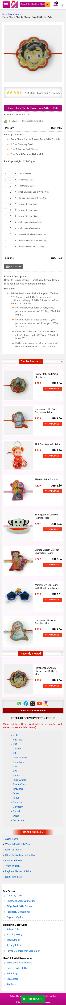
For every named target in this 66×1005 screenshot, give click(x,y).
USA (15, 744)
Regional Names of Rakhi (18, 871)
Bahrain (17, 811)
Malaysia (17, 802)
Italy (15, 766)
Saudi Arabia (19, 780)
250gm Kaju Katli (25, 180)
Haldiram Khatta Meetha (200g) (32, 240)
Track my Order (15, 895)
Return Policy (13, 940)
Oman (16, 793)
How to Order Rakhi (17, 968)
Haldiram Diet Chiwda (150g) (31, 246)
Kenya (16, 798)
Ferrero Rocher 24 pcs (28, 216)
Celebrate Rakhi (13, 860)
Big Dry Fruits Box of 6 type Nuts (32, 198)
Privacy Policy (14, 945)
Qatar (16, 816)
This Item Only (24, 174)
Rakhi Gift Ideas (13, 850)
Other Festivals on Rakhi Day (20, 855)
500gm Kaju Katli (25, 186)
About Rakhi (11, 839)
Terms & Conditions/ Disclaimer (23, 951)
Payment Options (15, 917)
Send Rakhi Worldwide (33, 710)
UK (14, 753)
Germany (18, 807)
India (15, 735)
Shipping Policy (14, 934)
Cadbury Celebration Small (30, 222)
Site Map (11, 984)
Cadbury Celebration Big (29, 228)
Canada (17, 749)
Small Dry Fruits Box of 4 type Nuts (33, 192)
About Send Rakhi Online (19, 963)
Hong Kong (18, 762)
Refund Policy (14, 929)
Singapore (18, 789)
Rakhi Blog (12, 973)
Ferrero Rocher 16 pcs (28, 210)
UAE (15, 771)
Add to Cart (34, 999)
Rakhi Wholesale (14, 877)
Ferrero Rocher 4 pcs (27, 204)
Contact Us (12, 979)
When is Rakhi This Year (17, 844)
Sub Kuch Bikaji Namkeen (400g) (32, 234)
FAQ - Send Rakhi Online (19, 906)
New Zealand (20, 757)
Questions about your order (21, 901)
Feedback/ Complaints (18, 912)
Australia (17, 740)
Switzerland (19, 820)
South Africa (19, 784)
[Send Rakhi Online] (14, 4)
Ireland (16, 775)
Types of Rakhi (12, 866)
